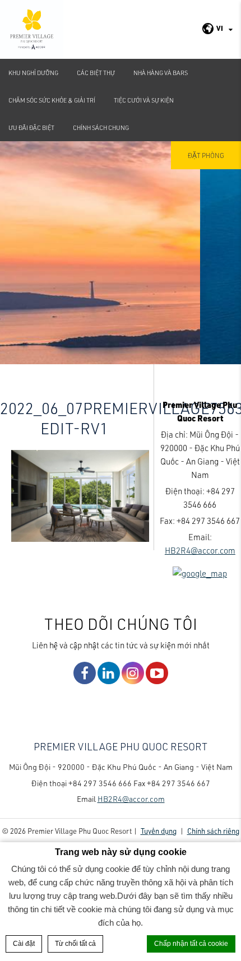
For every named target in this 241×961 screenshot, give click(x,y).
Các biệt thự (96, 72)
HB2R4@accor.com (200, 550)
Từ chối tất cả (75, 944)
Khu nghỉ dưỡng (33, 72)
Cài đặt (24, 944)
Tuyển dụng (159, 830)
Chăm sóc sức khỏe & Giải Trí (51, 100)
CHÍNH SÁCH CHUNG (101, 127)
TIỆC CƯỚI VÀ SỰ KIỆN (144, 100)
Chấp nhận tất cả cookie (191, 944)
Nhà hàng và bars (160, 72)
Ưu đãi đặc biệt (31, 127)
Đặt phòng (206, 155)
